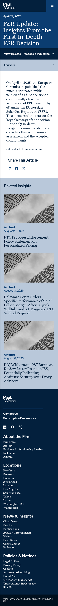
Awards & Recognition (17, 532)
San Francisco (12, 493)
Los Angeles (10, 489)
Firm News (10, 540)
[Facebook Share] (16, 168)
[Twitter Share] (23, 168)
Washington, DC (13, 504)
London (8, 485)
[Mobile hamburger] (52, 6)
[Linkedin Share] (9, 168)
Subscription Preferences (19, 418)
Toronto (8, 500)
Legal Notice (11, 561)
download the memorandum (25, 149)
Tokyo (7, 496)
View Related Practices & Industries (26, 54)
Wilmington (10, 507)
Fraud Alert (10, 576)
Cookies (8, 568)
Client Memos (11, 544)
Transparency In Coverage (19, 583)
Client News (10, 521)
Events (7, 525)
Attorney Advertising (16, 572)
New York (9, 470)
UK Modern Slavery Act (17, 580)
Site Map (8, 587)
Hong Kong (10, 481)
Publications (11, 529)
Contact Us (10, 413)
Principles (9, 442)
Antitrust (9, 227)
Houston (8, 478)
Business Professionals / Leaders (23, 449)
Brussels (8, 474)
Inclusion (9, 453)
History (8, 445)
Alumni (8, 457)
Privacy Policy (12, 565)
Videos (7, 536)
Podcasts (9, 547)
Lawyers (9, 65)
